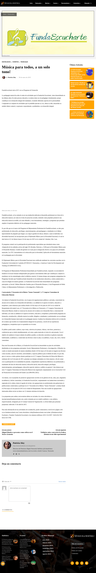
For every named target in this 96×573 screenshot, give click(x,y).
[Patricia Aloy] (4, 77)
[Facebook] (13, 453)
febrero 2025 (47, 543)
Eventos (16, 62)
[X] (19, 453)
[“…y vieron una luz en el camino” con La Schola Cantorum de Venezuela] (89, 114)
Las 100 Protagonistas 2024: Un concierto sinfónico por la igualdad (25, 564)
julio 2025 (46, 540)
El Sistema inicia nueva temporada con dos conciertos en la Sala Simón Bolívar (7, 550)
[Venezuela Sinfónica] (11, 3)
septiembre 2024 (48, 551)
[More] (51, 83)
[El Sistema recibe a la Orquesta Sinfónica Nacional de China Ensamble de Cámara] (15, 541)
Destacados (11, 14)
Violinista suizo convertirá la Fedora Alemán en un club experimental (53, 433)
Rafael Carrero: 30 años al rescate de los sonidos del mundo (78, 84)
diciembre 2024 (48, 545)
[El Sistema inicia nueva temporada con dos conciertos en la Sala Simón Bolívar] (15, 549)
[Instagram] (16, 453)
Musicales (24, 62)
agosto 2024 (47, 554)
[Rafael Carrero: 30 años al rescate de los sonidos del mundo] (89, 85)
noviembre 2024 (48, 548)
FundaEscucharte (8, 424)
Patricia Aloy (12, 77)
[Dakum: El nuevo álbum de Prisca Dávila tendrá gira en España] (15, 558)
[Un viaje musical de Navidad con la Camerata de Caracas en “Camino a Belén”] (89, 95)
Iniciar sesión (62, 481)
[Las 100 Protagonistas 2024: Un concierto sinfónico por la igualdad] (33, 563)
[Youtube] (86, 563)
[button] (88, 3)
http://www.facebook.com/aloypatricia (24, 446)
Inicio (4, 14)
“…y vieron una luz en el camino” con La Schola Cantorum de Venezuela (77, 113)
